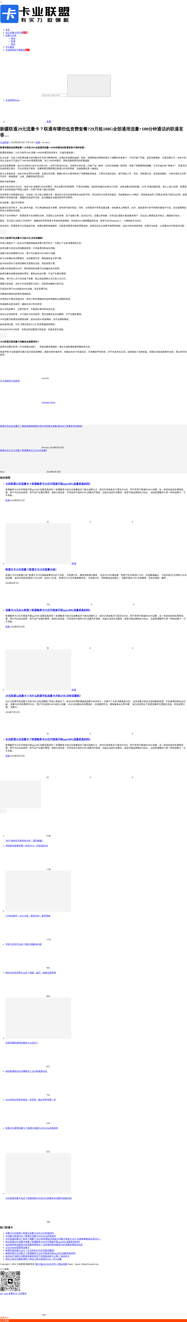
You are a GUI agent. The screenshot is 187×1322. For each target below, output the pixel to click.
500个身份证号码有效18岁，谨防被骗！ (24, 840)
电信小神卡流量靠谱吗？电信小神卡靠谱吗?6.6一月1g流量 (33, 1259)
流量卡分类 (10, 35)
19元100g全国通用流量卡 (17, 1247)
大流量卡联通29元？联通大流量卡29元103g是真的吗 (30, 1236)
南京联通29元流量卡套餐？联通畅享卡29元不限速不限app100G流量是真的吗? (42, 1242)
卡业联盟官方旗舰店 (15, 50)
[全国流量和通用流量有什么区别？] (38, 1038)
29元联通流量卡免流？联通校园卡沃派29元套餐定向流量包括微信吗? (38, 1198)
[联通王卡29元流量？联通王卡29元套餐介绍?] (38, 563)
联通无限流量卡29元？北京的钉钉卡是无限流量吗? (30, 1250)
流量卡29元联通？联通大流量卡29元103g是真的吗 (29, 1233)
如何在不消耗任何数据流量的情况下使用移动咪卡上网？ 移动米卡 (37, 1256)
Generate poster (48, 402)
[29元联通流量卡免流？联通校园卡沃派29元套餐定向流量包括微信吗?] (38, 1193)
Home (12, 100)
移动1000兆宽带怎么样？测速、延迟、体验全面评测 (30, 972)
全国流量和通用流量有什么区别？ (21, 1043)
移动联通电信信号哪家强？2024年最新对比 (26, 1071)
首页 (7, 30)
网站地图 (62, 1264)
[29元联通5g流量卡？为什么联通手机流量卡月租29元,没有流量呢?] (38, 690)
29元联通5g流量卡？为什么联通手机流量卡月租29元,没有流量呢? (43, 695)
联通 (13, 41)
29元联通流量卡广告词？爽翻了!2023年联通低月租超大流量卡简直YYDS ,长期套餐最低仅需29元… (53, 1239)
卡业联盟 (4, 142)
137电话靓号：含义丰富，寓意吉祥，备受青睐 (27, 916)
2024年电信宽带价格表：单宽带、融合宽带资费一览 (30, 1099)
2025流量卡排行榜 (14, 32)
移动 (13, 38)
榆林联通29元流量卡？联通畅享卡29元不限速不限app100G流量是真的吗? (40, 1253)
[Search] (89, 86)
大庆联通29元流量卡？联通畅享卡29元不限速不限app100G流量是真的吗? (47, 483)
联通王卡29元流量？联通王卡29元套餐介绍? (31, 569)
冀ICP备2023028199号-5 (46, 1264)
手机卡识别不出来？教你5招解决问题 (23, 944)
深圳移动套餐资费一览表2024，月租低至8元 (26, 845)
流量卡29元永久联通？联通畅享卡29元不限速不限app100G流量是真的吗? (47, 610)
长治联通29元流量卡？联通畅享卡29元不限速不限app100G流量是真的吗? (47, 739)
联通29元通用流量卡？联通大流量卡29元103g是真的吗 (31, 1128)
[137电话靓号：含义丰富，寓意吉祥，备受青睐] (38, 911)
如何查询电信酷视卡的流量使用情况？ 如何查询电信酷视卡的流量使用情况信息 (44, 1244)
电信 (13, 44)
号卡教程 (9, 47)
